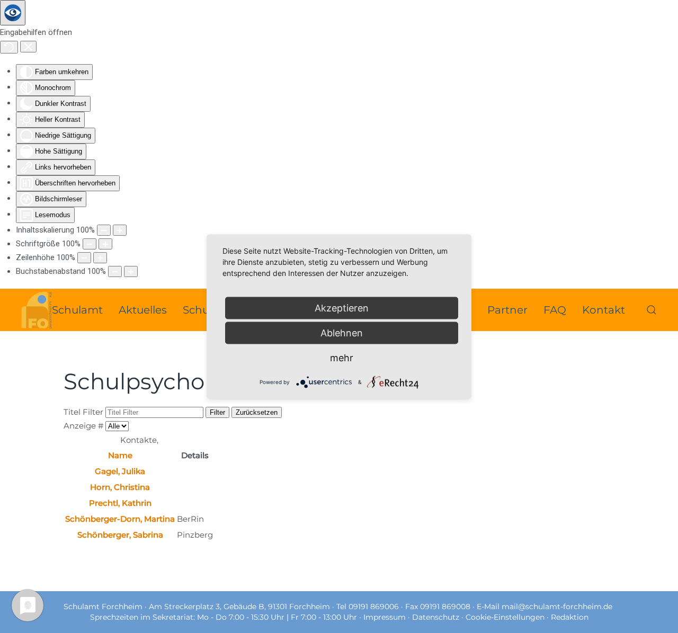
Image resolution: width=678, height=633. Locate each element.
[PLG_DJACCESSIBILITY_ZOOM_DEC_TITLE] (104, 230)
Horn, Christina (120, 487)
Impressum (385, 617)
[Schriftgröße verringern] (89, 243)
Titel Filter (84, 412)
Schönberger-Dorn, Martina (120, 519)
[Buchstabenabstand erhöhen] (131, 271)
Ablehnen (341, 332)
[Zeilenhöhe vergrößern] (100, 257)
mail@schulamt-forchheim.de (557, 606)
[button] (651, 310)
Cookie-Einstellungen (505, 617)
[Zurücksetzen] (9, 47)
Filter (217, 412)
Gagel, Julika (120, 471)
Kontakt (603, 310)
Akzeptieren (342, 307)
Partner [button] (507, 310)
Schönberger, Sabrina (120, 535)
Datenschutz (436, 617)
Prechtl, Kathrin (120, 503)
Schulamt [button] (77, 310)
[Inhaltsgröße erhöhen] (120, 230)
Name (120, 455)
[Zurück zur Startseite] (36, 310)
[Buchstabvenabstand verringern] (115, 271)
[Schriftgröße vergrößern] (105, 243)
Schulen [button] (204, 310)
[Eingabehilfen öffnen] (12, 12)
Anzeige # (84, 426)
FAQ (554, 310)
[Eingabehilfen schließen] (28, 46)
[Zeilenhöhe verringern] (84, 257)
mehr (341, 357)
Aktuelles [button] (143, 310)
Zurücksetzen (257, 412)
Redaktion (569, 617)
